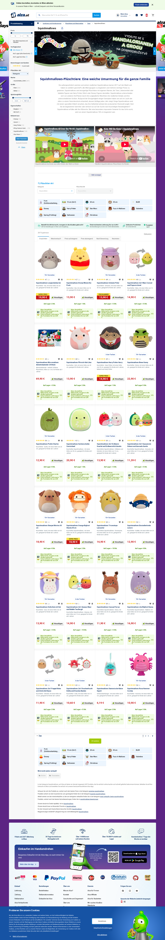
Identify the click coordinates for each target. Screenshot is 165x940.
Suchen (96, 15)
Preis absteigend (87, 239)
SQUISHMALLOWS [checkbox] (20, 81)
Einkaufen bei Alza (45, 899)
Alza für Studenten (94, 899)
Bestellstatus (43, 890)
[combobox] (64, 15)
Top (40, 736)
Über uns (66, 903)
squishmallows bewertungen (89, 799)
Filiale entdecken (141, 5)
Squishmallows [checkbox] (19, 131)
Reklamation (19, 899)
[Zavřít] (152, 5)
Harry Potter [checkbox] (17, 125)
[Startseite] (38, 23)
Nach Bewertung (102, 239)
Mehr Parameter (22, 139)
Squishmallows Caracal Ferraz (108, 607)
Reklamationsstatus (46, 895)
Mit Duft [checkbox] (16, 112)
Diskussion (148, 234)
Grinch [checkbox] (16, 122)
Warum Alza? (68, 890)
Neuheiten (115, 239)
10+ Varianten (49, 275)
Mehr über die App (26, 864)
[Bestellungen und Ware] (136, 15)
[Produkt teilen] (62, 28)
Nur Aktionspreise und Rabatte (20, 41)
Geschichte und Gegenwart (73, 899)
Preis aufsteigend (71, 239)
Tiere (88, 23)
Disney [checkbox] (16, 119)
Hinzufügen (58, 297)
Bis (32, 33)
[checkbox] (22, 42)
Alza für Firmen (93, 890)
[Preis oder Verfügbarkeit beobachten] (62, 279)
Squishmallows (99, 23)
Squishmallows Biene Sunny (137, 362)
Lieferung (18, 890)
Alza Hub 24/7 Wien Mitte (24, 907)
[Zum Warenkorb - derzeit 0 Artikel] (153, 15)
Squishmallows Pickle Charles (47, 444)
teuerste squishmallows (97, 794)
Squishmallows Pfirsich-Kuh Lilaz (78, 362)
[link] (21, 147)
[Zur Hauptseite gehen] (20, 15)
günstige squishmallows (96, 791)
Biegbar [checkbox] (16, 109)
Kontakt (66, 895)
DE (125, 901)
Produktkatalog (17, 23)
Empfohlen (43, 239)
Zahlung (18, 895)
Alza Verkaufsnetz (21, 903)
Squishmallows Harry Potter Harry (109, 362)
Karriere (66, 907)
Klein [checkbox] (15, 88)
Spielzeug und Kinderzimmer (52, 23)
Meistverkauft (56, 239)
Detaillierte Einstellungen (103, 928)
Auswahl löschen (21, 143)
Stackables (55, 775)
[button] (92, 68)
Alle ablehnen (102, 935)
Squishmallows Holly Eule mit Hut (48, 607)
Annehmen (102, 921)
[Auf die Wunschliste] (59, 279)
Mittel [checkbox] (15, 91)
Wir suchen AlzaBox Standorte (95, 904)
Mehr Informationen (20, 936)
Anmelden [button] (124, 16)
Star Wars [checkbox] (17, 134)
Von (11, 33)
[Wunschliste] (141, 15)
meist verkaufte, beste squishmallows (112, 796)
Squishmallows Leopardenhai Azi (48, 283)
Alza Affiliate (92, 895)
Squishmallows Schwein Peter (108, 283)
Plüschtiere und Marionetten (74, 23)
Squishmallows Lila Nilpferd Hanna (140, 607)
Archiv (43, 775)
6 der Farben (140, 275)
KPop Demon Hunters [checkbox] (20, 128)
